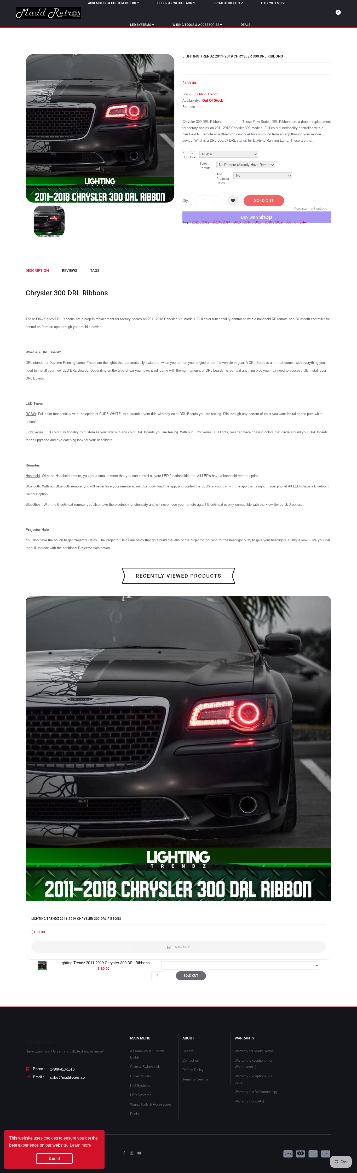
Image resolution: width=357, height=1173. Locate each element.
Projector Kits (140, 1076)
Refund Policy (193, 1070)
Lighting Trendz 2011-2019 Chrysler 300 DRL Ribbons (76, 919)
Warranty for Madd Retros (254, 1051)
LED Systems (140, 1095)
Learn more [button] (80, 1145)
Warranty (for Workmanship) (256, 1092)
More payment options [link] (310, 208)
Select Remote (205, 166)
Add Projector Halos (222, 178)
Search (187, 1051)
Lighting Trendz (206, 94)
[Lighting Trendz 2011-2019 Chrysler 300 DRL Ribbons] (49, 221)
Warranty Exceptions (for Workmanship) (253, 1064)
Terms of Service (195, 1079)
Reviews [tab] (69, 270)
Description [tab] (37, 270)
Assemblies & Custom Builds (147, 1054)
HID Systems (140, 1086)
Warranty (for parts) (249, 1101)
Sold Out (264, 200)
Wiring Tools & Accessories (151, 1104)
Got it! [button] (54, 1159)
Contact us (190, 1060)
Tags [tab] (94, 270)
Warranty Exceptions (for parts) (253, 1079)
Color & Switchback (145, 1067)
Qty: (185, 201)
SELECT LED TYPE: (190, 155)
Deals (134, 1114)
